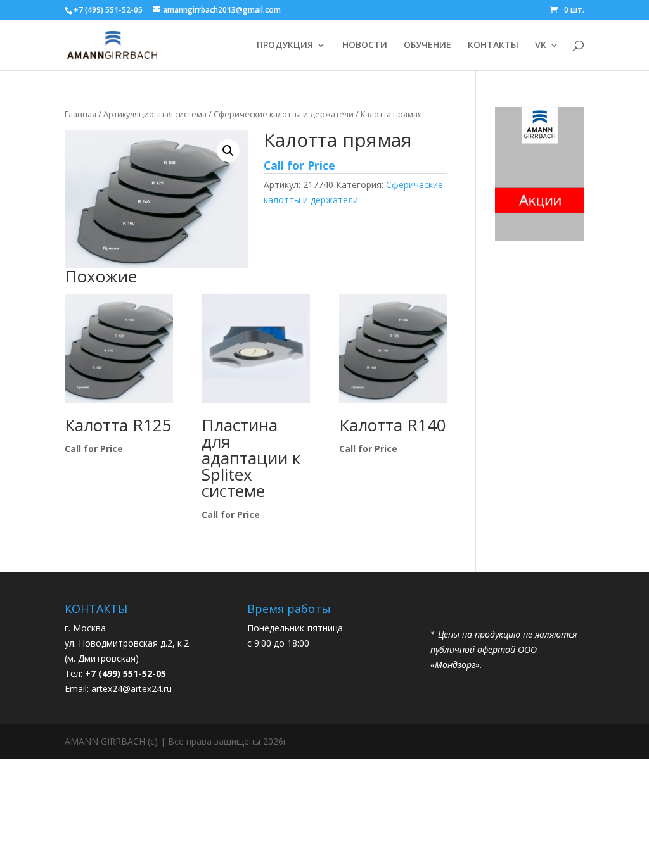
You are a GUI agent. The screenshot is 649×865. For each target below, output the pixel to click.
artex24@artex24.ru (131, 689)
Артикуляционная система (155, 114)
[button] (228, 150)
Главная (80, 114)
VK (540, 46)
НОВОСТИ (364, 46)
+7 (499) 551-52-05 (108, 9)
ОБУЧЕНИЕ (427, 46)
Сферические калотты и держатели (284, 114)
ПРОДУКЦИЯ (285, 46)
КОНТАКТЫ (493, 46)
